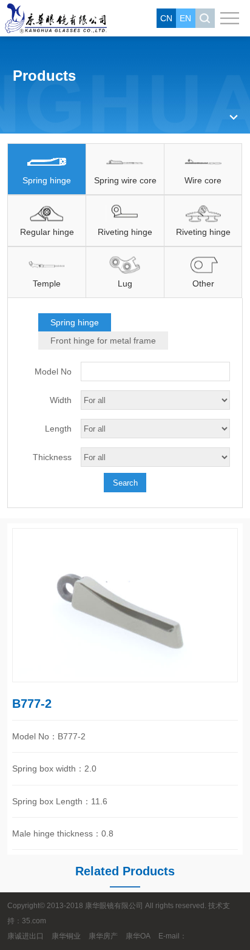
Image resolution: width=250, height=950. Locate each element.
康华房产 (103, 936)
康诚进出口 (25, 936)
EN (185, 18)
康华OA (138, 936)
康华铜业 (66, 936)
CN (166, 18)
